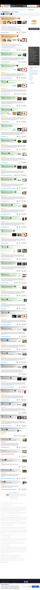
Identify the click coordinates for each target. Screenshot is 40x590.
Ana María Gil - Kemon (7, 53)
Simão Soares (6, 274)
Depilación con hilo (31, 56)
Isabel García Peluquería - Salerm (10, 366)
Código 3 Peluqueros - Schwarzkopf (10, 97)
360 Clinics (4, 450)
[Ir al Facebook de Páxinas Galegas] (25, 582)
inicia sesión (13, 6)
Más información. (15, 588)
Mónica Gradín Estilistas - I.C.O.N (10, 166)
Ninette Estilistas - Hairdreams (9, 36)
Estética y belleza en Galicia (15, 9)
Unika (4, 429)
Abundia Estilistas (6, 469)
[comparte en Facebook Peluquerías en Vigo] (1, 14)
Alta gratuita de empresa (5, 582)
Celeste (4, 81)
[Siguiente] (15, 498)
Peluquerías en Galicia (23, 9)
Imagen (4, 340)
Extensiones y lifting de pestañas (33, 55)
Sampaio (30, 78)
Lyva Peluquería (6, 377)
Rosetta (5, 246)
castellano (12, 5)
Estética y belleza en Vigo (4, 562)
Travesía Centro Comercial (33, 74)
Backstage (5, 312)
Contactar (14, 582)
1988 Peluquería (5, 438)
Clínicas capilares (31, 59)
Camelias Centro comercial (33, 73)
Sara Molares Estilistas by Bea (9, 262)
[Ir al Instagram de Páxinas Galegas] (27, 582)
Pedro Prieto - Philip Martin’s (9, 192)
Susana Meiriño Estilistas (8, 286)
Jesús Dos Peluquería (7, 125)
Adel (3, 481)
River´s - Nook (6, 403)
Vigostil (4, 299)
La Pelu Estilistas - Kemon (8, 140)
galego (15, 5)
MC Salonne (5, 153)
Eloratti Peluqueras (7, 328)
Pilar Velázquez (6, 217)
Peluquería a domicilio (32, 52)
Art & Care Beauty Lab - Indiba (9, 65)
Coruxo (30, 79)
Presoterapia (31, 49)
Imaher (4, 353)
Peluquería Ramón (7, 204)
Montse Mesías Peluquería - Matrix (10, 179)
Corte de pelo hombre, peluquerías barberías (33, 58)
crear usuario (18, 6)
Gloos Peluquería (6, 109)
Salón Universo (6, 416)
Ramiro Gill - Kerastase (8, 230)
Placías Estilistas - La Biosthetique (10, 390)
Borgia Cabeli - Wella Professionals (10, 18)
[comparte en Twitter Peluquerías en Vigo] (3, 14)
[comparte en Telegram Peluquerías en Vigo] (5, 14)
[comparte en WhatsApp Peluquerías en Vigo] (7, 14)
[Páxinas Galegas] (5, 6)
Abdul (3, 459)
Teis (29, 75)
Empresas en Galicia (8, 9)
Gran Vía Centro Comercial (33, 70)
